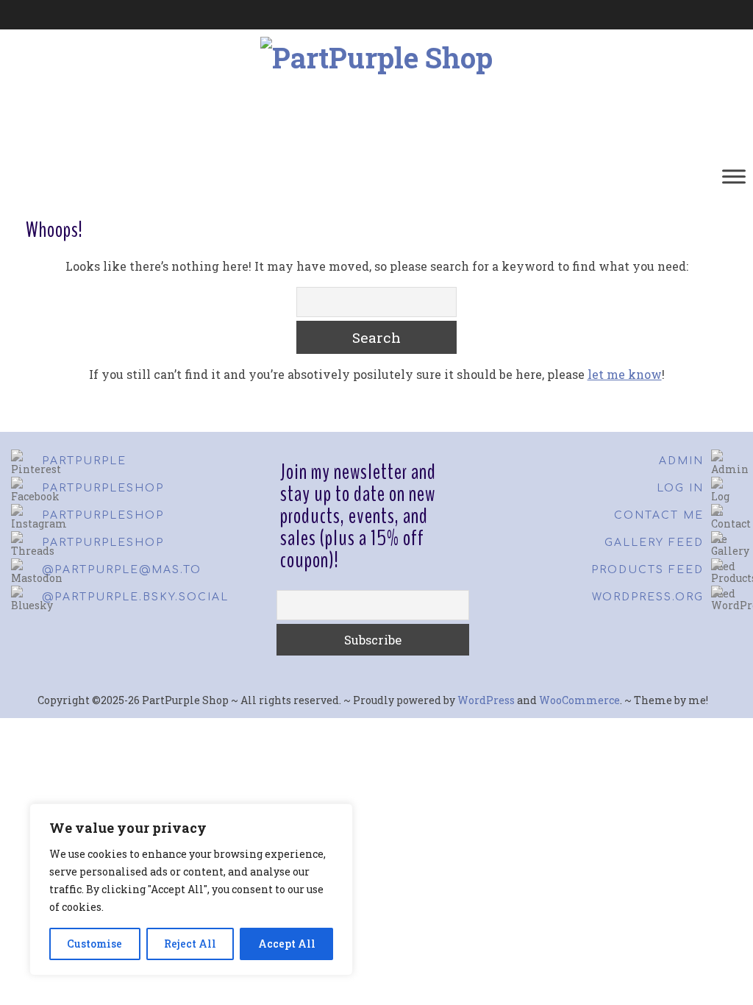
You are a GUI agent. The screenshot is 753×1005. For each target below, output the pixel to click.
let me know (625, 374)
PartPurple (84, 460)
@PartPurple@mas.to (121, 569)
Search (376, 337)
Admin (681, 460)
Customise (94, 944)
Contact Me (659, 515)
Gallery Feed (654, 542)
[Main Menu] (734, 176)
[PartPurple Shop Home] (134, 176)
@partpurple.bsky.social (135, 597)
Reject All (190, 944)
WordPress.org (648, 597)
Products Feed (647, 569)
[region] (191, 889)
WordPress (486, 700)
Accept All (286, 944)
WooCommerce (579, 700)
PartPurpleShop (103, 488)
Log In (680, 488)
